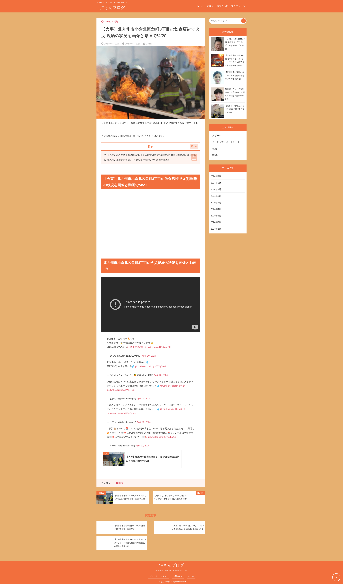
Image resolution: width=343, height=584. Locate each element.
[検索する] (243, 20)
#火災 (182, 386)
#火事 (140, 347)
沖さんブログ (112, 7)
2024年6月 (216, 196)
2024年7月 (216, 189)
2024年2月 (216, 222)
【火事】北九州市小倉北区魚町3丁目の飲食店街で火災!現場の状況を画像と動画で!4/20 (151, 155)
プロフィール (238, 6)
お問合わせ (222, 6)
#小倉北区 (173, 386)
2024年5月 (216, 202)
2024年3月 (216, 215)
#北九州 (164, 386)
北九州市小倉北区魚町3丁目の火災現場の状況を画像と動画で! (139, 160)
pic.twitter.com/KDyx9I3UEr (162, 437)
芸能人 (210, 6)
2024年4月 (216, 209)
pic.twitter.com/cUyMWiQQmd (150, 366)
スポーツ (216, 135)
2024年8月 (216, 183)
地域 (116, 21)
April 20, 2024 (149, 356)
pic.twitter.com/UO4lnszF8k (158, 347)
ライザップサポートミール (226, 142)
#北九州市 (132, 347)
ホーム (200, 6)
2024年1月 (216, 229)
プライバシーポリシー (158, 576)
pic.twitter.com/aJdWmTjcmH (121, 390)
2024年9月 (216, 176)
